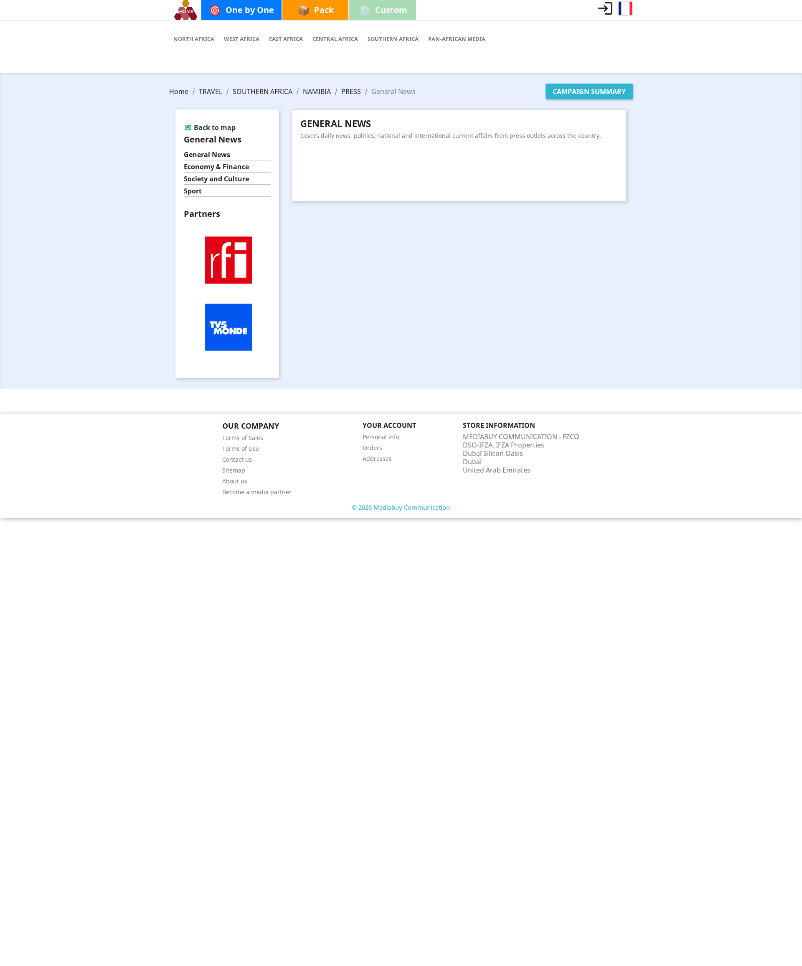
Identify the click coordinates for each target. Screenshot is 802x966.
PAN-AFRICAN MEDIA (456, 39)
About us (234, 481)
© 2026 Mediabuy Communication (401, 507)
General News (207, 154)
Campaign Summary (589, 91)
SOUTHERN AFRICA (393, 39)
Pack (315, 10)
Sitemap (233, 470)
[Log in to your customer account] (605, 8)
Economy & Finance (216, 167)
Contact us (237, 459)
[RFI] (227, 259)
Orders (372, 448)
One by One (241, 10)
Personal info (381, 437)
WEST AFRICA (241, 39)
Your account (389, 425)
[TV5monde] (227, 326)
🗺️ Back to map (210, 127)
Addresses (377, 459)
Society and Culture (216, 179)
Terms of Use (240, 448)
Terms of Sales (242, 438)
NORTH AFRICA (193, 39)
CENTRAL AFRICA (335, 39)
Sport (193, 191)
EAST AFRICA (286, 39)
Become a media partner (257, 492)
